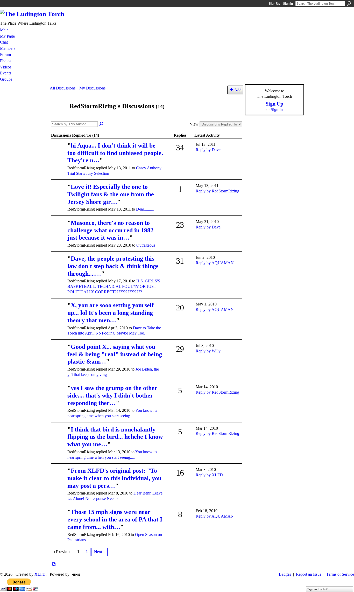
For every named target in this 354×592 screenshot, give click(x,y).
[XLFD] (58, 312)
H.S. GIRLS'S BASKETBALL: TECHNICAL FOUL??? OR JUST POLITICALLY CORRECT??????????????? (113, 286)
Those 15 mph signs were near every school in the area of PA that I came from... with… (114, 519)
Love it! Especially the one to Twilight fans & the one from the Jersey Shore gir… (110, 194)
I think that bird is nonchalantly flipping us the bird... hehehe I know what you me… (115, 437)
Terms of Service (340, 574)
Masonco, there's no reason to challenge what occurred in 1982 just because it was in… (110, 230)
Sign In (288, 3)
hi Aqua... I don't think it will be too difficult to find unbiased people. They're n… (115, 153)
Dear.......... (145, 209)
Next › (99, 551)
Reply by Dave (208, 150)
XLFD (40, 574)
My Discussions (92, 88)
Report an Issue (308, 574)
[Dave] (58, 153)
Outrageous (145, 245)
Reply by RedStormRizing (217, 191)
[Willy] (58, 230)
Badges (285, 574)
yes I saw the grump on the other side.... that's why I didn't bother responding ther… (112, 395)
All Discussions (62, 88)
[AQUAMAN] (58, 266)
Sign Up (274, 3)
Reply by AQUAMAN (215, 263)
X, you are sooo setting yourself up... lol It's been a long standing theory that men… (110, 313)
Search (349, 3)
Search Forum (101, 124)
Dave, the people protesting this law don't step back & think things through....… (112, 266)
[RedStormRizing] (58, 116)
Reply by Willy (208, 351)
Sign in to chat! (317, 589)
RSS (54, 564)
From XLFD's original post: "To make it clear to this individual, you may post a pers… (114, 478)
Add (238, 90)
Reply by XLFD (209, 475)
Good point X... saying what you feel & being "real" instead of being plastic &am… (114, 354)
